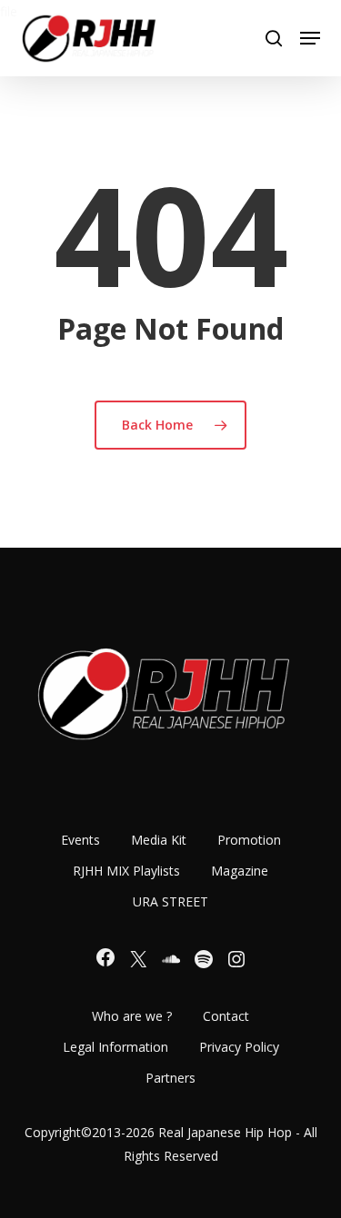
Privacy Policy (239, 1046)
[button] (310, 38)
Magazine (239, 870)
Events (80, 839)
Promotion (249, 839)
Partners (170, 1077)
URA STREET (170, 901)
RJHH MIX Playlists (126, 870)
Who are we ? (132, 1016)
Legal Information (115, 1046)
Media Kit (158, 839)
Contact (226, 1016)
